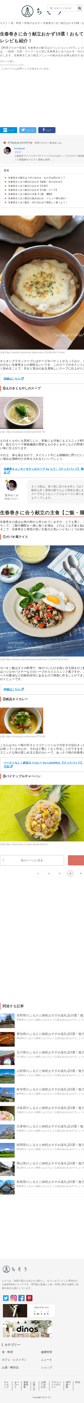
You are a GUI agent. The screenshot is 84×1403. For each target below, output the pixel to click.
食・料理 (16, 23)
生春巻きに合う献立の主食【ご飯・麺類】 (30, 194)
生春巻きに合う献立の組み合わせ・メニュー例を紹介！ (38, 198)
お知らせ (34, 1386)
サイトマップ (6, 1384)
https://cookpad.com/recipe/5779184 (26, 736)
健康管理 (46, 1352)
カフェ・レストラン (14, 1359)
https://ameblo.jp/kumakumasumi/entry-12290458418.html (36, 659)
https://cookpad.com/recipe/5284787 (26, 432)
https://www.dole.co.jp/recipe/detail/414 (26, 844)
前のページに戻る (32, 860)
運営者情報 (25, 1384)
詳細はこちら (12, 378)
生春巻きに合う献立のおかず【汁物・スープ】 (33, 190)
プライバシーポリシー (56, 1384)
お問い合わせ (43, 1384)
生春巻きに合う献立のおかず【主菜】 (28, 186)
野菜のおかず (32, 23)
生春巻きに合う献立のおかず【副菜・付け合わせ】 (35, 181)
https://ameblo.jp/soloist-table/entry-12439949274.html (35, 352)
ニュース (46, 1359)
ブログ (17, 152)
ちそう (4, 23)
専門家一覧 (68, 1384)
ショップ (46, 1367)
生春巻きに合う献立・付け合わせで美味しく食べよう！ (38, 202)
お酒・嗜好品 (10, 1367)
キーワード (16, 1384)
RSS (77, 1382)
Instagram (19, 148)
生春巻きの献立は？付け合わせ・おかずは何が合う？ (36, 177)
